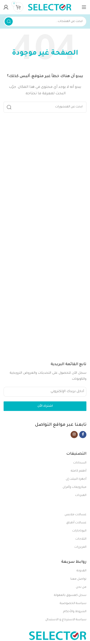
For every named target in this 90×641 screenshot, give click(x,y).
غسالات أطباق (76, 523)
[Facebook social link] (82, 434)
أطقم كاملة (78, 471)
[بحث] (9, 21)
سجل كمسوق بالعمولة (70, 595)
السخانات (79, 463)
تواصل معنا (78, 579)
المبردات (80, 495)
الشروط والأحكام (74, 611)
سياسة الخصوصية (73, 603)
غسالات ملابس (75, 514)
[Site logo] (49, 7)
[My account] (6, 7)
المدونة (81, 571)
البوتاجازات (79, 531)
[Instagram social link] (74, 434)
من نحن (81, 587)
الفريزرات (80, 547)
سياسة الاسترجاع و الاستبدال (65, 619)
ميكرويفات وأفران (74, 487)
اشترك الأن (45, 406)
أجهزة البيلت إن (76, 479)
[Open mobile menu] (84, 7)
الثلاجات (80, 539)
